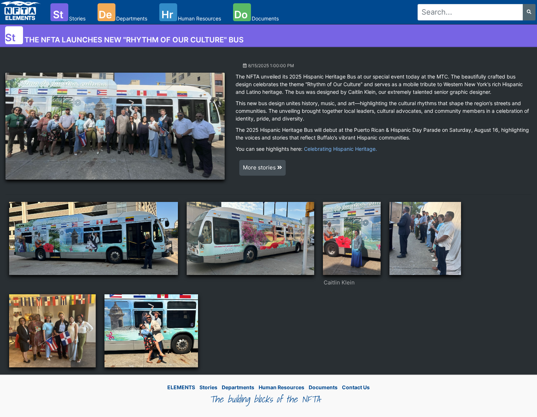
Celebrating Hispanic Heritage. (340, 149)
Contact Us (356, 387)
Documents (323, 387)
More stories (260, 167)
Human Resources (281, 387)
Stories (208, 387)
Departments (238, 387)
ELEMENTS (181, 387)
